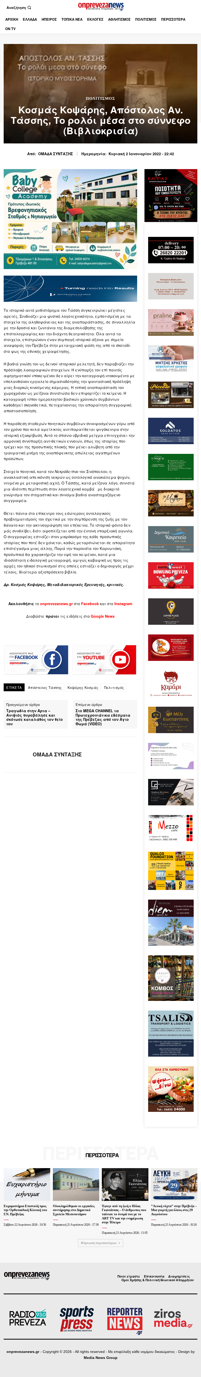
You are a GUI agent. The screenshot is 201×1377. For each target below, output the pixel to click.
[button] (19, 7)
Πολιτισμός (100, 99)
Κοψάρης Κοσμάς (83, 687)
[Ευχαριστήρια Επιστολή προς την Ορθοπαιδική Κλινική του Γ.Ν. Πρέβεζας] (27, 1184)
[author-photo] (7, 1220)
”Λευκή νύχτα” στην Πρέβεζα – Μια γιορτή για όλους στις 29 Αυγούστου (174, 1210)
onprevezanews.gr (23, 1352)
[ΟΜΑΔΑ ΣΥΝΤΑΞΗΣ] (16, 754)
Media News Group (101, 1358)
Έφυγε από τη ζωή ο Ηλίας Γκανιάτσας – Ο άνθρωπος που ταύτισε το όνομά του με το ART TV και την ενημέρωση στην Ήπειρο (124, 1214)
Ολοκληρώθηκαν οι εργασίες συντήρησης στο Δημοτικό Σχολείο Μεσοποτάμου (73, 1210)
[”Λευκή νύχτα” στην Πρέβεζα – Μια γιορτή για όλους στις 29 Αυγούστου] (174, 1184)
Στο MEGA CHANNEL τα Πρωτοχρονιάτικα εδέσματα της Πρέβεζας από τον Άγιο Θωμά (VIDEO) (103, 717)
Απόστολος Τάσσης (45, 687)
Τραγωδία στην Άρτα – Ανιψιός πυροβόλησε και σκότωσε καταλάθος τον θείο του (34, 717)
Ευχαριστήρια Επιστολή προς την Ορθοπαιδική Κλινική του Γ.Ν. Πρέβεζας (25, 1210)
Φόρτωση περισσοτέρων (99, 1243)
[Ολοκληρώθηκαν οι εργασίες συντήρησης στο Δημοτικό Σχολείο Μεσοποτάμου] (76, 1184)
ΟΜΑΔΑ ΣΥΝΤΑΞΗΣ (55, 154)
